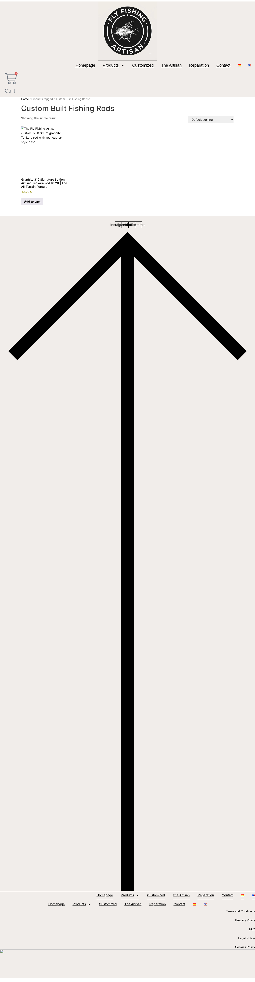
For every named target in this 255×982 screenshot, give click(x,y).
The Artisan (171, 65)
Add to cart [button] (32, 201)
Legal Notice (246, 938)
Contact (223, 65)
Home (25, 99)
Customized (143, 65)
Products (111, 65)
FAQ (252, 929)
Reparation (199, 65)
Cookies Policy (245, 947)
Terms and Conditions (240, 911)
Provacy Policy (245, 920)
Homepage (85, 65)
